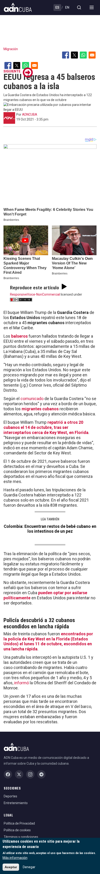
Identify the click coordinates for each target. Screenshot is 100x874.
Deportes (10, 796)
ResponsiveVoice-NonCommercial (35, 294)
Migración (10, 49)
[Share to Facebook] (65, 55)
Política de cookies (17, 830)
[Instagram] (30, 774)
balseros (19, 336)
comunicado (31, 398)
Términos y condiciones (21, 837)
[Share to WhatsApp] (83, 55)
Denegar (29, 867)
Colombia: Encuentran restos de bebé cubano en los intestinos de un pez (50, 529)
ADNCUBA (29, 114)
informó (21, 682)
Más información (15, 858)
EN (67, 7)
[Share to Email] (92, 55)
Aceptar (11, 867)
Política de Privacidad (19, 823)
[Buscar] (79, 7)
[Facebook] (8, 774)
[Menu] (91, 7)
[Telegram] (41, 774)
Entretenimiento (16, 803)
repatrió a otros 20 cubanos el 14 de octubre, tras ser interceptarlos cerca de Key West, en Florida (45, 427)
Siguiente (11, 71)
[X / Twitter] (19, 774)
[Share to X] (74, 55)
